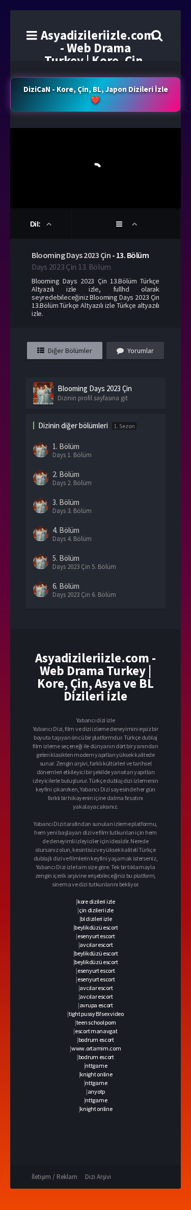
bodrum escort (96, 1039)
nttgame (96, 1065)
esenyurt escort (96, 936)
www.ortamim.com (96, 1048)
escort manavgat (96, 1031)
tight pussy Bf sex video (96, 1013)
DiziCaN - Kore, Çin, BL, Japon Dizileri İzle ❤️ (95, 94)
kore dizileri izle (96, 901)
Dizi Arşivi (98, 1176)
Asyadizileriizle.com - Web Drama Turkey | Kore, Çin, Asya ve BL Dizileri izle (98, 60)
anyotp (96, 1091)
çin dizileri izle (96, 910)
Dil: (36, 224)
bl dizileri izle (96, 918)
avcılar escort (96, 944)
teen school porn (96, 1022)
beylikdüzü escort (96, 927)
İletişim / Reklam (54, 1176)
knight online (96, 1074)
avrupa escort (96, 1005)
